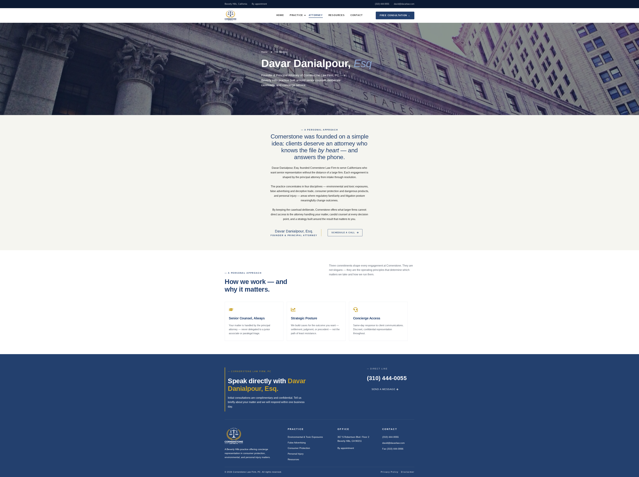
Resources (336, 15)
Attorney (316, 15)
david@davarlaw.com (404, 4)
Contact (356, 15)
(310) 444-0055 (382, 4)
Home (280, 15)
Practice (296, 15)
